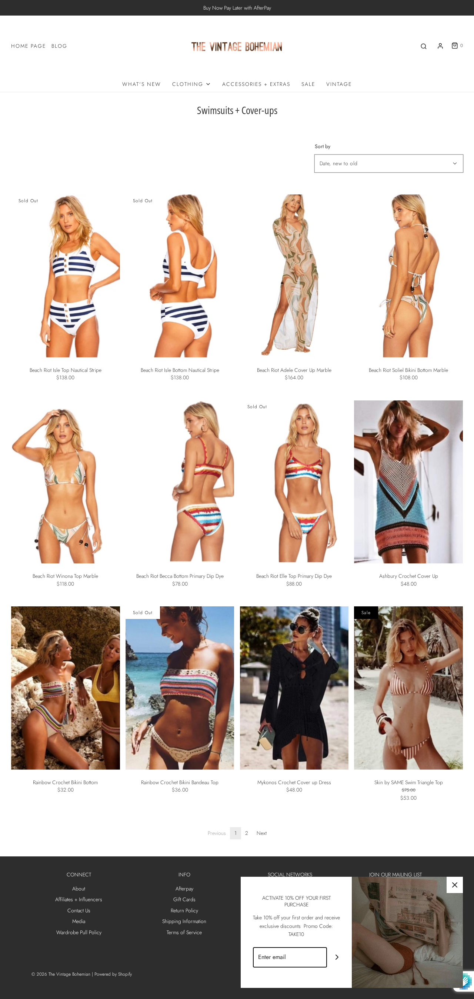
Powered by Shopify (113, 974)
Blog (59, 46)
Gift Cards (184, 899)
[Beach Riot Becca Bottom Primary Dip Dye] (180, 482)
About (78, 888)
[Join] (337, 957)
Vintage (339, 84)
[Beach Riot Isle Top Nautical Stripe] (65, 276)
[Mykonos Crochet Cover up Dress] (294, 688)
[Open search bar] (423, 46)
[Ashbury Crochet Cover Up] (408, 482)
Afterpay (184, 888)
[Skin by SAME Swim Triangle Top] (408, 688)
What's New (141, 84)
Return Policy (184, 910)
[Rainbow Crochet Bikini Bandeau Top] (180, 688)
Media (78, 921)
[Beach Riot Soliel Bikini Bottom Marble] (408, 276)
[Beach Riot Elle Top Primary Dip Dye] (294, 482)
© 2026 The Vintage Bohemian (60, 974)
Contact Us (78, 910)
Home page (28, 46)
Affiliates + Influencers (78, 899)
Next (262, 833)
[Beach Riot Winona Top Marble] (65, 482)
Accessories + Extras (256, 84)
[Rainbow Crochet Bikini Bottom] (65, 688)
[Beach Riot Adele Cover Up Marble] (294, 276)
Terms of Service (184, 932)
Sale (308, 84)
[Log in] (440, 46)
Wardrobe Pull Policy (78, 932)
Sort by (322, 146)
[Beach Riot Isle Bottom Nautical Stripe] (180, 276)
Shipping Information (184, 921)
